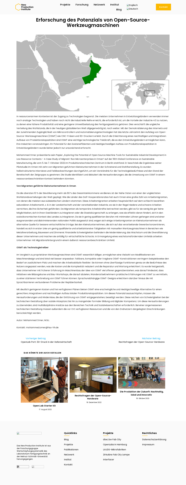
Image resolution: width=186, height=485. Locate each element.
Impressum (148, 444)
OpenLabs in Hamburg (115, 444)
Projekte (65, 4)
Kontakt (68, 464)
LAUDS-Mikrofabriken (114, 449)
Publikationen (71, 449)
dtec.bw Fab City (112, 439)
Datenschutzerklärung (154, 439)
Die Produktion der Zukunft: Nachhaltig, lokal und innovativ (142, 393)
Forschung (82, 4)
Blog (119, 9)
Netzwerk (99, 4)
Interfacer (108, 459)
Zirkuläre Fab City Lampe (116, 454)
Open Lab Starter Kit (44, 405)
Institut (114, 4)
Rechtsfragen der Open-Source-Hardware (93, 397)
